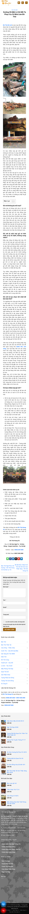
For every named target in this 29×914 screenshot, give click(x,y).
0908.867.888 (10, 698)
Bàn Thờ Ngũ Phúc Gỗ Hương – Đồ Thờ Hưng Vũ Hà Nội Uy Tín (7, 568)
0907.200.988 (20, 698)
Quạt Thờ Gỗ (5, 671)
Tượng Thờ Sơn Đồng (7, 680)
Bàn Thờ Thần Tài (6, 645)
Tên (4, 600)
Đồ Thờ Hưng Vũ (8, 694)
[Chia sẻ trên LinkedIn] (21, 558)
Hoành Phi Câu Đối (7, 863)
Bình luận (6, 586)
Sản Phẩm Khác (5, 674)
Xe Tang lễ (4, 683)
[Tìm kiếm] (22, 2)
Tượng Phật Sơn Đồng (7, 677)
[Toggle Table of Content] (12, 201)
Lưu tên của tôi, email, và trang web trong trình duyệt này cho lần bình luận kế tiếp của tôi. (14, 624)
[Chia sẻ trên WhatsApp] (7, 558)
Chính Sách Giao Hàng (8, 846)
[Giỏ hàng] (19, 2)
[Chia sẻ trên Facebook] (10, 558)
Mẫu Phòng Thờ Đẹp (7, 668)
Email (5, 607)
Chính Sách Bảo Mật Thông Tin (11, 844)
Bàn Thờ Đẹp (6, 861)
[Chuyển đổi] (27, 642)
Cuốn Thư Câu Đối (7, 866)
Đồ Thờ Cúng (5, 660)
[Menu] (26, 2)
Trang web (6, 614)
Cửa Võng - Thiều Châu (8, 648)
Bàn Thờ (3, 642)
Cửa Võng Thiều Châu (8, 869)
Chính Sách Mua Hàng (8, 852)
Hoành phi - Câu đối (7, 662)
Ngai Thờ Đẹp (6, 872)
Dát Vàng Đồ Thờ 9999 (8, 654)
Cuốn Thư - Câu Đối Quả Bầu (9, 651)
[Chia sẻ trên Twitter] (13, 558)
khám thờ (19, 346)
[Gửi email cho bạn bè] (16, 558)
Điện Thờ (3, 657)
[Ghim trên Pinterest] (18, 558)
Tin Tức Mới (14, 10)
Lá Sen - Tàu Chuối (6, 665)
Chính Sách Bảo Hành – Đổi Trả (11, 849)
